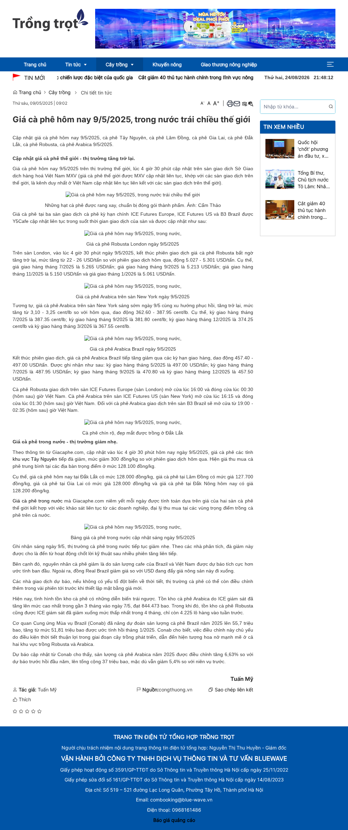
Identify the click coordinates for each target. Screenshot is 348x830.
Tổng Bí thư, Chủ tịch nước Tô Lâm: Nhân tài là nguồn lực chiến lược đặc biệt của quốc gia (313, 180)
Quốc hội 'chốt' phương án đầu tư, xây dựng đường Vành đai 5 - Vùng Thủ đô (314, 149)
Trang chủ (29, 92)
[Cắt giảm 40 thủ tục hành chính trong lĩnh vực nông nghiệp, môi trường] (279, 209)
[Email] (236, 103)
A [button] (203, 103)
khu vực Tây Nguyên (35, 459)
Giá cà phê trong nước (38, 501)
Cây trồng (60, 92)
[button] (330, 64)
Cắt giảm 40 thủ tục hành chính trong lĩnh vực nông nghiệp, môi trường (205, 77)
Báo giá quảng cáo (174, 820)
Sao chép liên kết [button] (234, 689)
